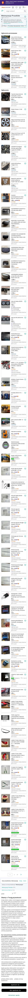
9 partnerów (16, 926)
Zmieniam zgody (14, 995)
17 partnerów (10, 924)
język (15, 892)
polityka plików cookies (7, 979)
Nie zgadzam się (15, 990)
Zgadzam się (15, 984)
